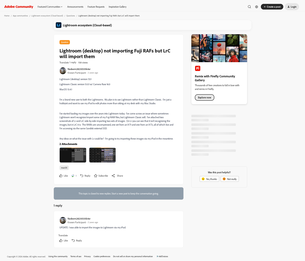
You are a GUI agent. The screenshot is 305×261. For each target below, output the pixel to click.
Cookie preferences (102, 256)
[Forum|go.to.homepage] (18, 7)
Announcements (75, 6)
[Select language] (256, 7)
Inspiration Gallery (117, 6)
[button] (272, 7)
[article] (118, 230)
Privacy (87, 256)
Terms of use (75, 256)
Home (7, 15)
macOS (64, 167)
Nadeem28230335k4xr (79, 68)
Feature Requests (96, 6)
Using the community (58, 256)
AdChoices (163, 256)
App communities (20, 15)
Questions (70, 15)
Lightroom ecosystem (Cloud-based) (47, 15)
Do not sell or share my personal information (133, 256)
